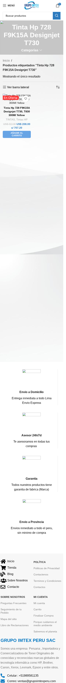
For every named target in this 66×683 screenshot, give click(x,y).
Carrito (37, 609)
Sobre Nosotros (13, 596)
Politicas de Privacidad (47, 568)
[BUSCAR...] (56, 16)
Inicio (6, 60)
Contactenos (41, 574)
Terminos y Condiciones (47, 580)
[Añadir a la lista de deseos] (26, 99)
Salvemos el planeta (45, 631)
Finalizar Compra (44, 615)
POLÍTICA (40, 562)
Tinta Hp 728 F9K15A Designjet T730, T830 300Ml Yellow (17, 111)
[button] (17, 134)
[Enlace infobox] (31, 387)
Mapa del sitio (9, 619)
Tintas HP (21, 119)
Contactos (39, 587)
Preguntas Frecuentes (13, 603)
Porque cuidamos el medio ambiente (45, 624)
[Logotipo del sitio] (31, 5)
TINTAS (10, 119)
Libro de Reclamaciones (15, 625)
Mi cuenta (39, 603)
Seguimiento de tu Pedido (11, 611)
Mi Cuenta (41, 596)
